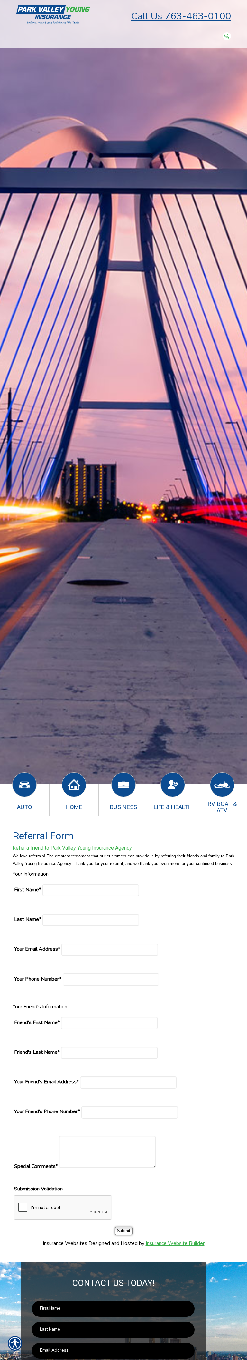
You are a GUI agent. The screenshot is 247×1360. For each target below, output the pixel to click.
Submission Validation (38, 1188)
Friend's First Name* (37, 1022)
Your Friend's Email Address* (46, 1081)
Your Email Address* (37, 949)
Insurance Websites (65, 1243)
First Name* (27, 889)
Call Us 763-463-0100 (181, 16)
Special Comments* (36, 1166)
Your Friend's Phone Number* (47, 1111)
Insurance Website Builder (175, 1243)
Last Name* (27, 919)
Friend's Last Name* (37, 1052)
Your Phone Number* (37, 979)
